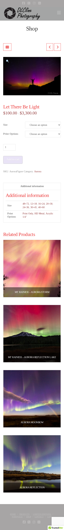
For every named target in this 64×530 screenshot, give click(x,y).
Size (5, 124)
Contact (39, 517)
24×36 (26, 207)
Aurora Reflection (32, 487)
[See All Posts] (7, 47)
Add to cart (13, 159)
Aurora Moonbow (32, 422)
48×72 (26, 203)
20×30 (49, 203)
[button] (59, 12)
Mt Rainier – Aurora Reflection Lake (32, 357)
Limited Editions (42, 514)
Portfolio (17, 517)
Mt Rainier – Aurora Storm (32, 292)
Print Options (10, 134)
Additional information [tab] (32, 186)
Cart (49, 517)
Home (13, 514)
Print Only (28, 213)
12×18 (33, 203)
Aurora (37, 171)
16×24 (41, 203)
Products (24, 514)
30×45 (33, 207)
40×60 (41, 207)
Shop (28, 517)
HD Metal (39, 213)
